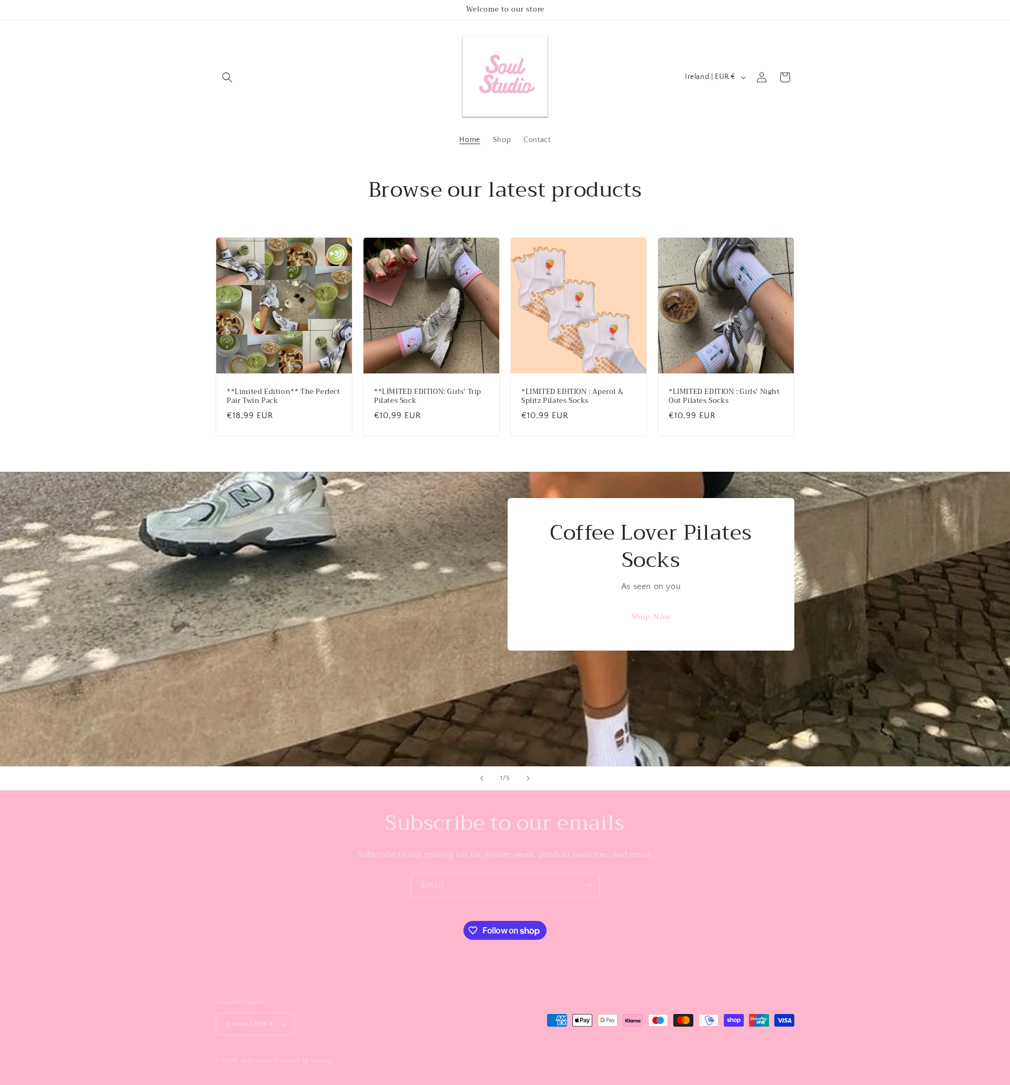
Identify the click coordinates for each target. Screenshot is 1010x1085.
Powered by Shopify (303, 1061)
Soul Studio (257, 1061)
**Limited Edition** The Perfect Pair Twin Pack (283, 396)
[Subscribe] (587, 885)
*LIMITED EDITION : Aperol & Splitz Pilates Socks (572, 396)
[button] (227, 77)
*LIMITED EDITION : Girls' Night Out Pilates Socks (724, 396)
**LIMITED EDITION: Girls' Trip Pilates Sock (427, 396)
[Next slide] (528, 778)
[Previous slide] (481, 778)
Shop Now (651, 617)
